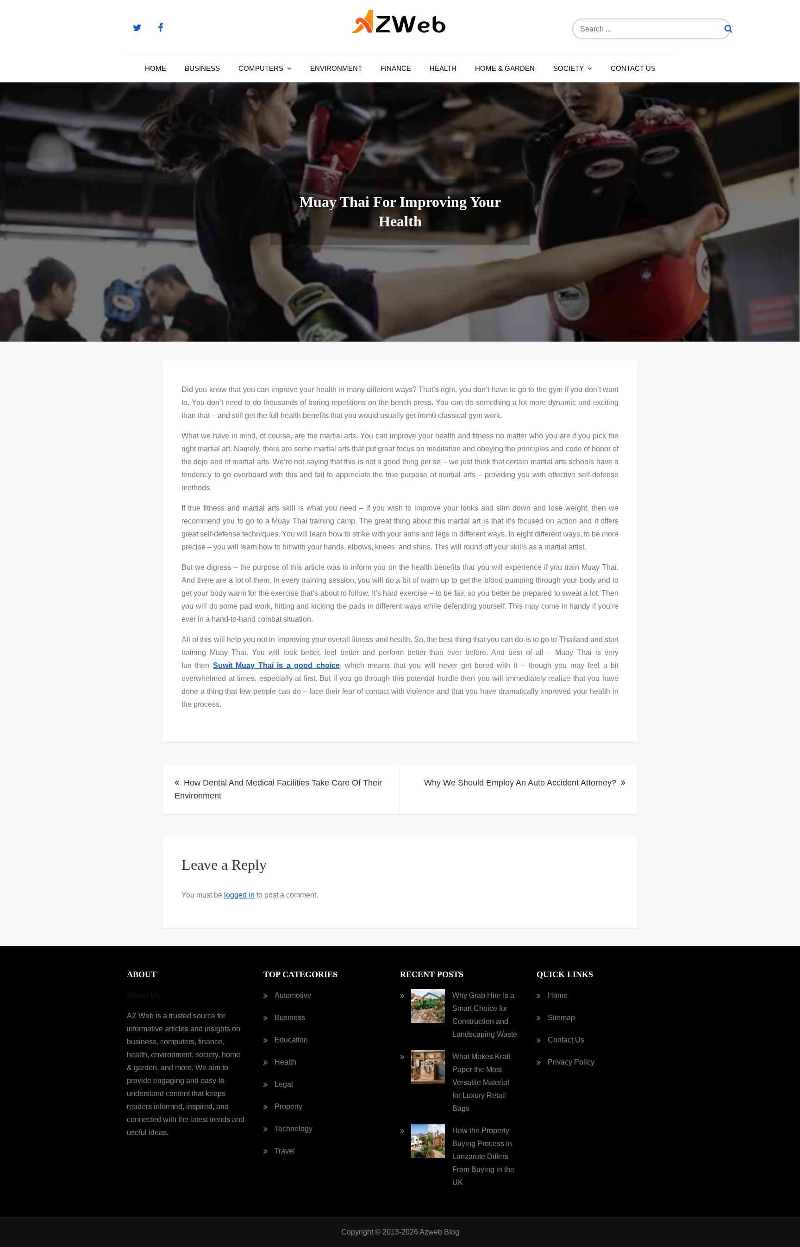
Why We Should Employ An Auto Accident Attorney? (520, 782)
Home (155, 68)
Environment (336, 68)
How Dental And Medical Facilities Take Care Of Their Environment (278, 789)
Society (568, 68)
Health (443, 68)
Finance (396, 68)
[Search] (728, 29)
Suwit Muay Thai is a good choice (276, 665)
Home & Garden (505, 68)
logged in (239, 895)
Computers (260, 68)
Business (202, 68)
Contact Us (633, 68)
